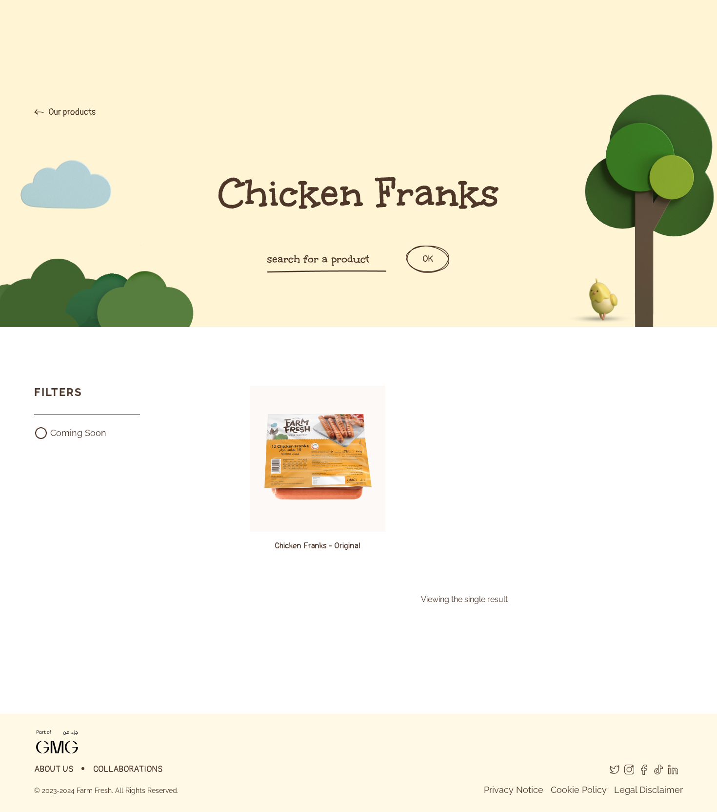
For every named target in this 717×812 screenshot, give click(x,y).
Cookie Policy (579, 790)
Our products (71, 112)
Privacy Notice (513, 790)
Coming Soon (78, 433)
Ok (427, 259)
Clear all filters (63, 465)
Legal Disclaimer (648, 790)
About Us (54, 769)
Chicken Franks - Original (317, 546)
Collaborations (128, 769)
